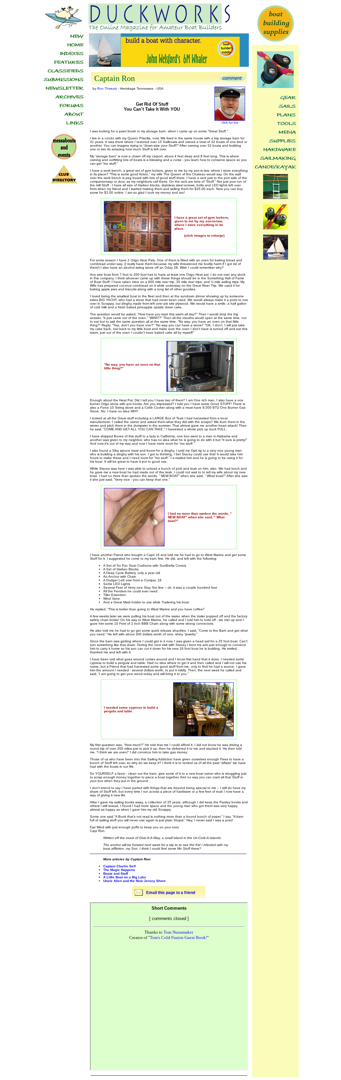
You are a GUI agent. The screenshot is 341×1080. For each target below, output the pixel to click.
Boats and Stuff (115, 873)
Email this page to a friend (170, 892)
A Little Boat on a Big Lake (124, 877)
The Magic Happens (119, 870)
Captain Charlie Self (119, 866)
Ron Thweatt (107, 88)
